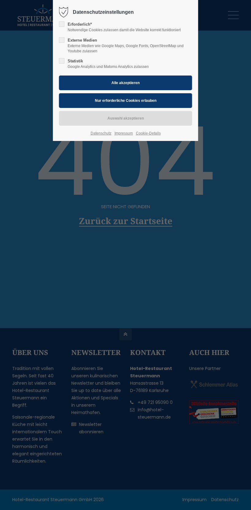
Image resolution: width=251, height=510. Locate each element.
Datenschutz (101, 133)
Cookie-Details (148, 133)
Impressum (123, 133)
